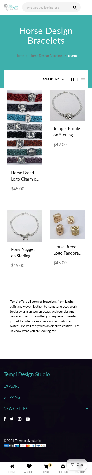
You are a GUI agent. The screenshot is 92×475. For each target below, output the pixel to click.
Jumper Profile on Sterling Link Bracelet (66, 135)
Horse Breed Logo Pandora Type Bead (66, 253)
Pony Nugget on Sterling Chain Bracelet (24, 256)
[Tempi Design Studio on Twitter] (11, 419)
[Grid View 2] (74, 79)
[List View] (83, 79)
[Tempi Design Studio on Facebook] (5, 419)
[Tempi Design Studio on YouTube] (28, 419)
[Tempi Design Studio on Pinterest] (19, 419)
